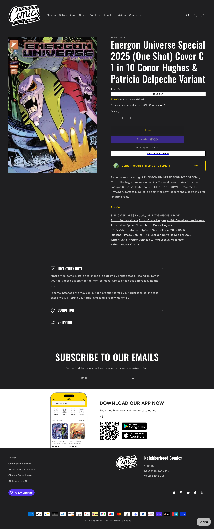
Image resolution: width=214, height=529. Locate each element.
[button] (51, 15)
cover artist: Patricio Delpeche (131, 230)
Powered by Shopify (121, 520)
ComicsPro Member (19, 463)
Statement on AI (17, 481)
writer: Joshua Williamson (167, 239)
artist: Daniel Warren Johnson (186, 220)
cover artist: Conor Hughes (154, 225)
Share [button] (117, 207)
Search (12, 457)
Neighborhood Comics (101, 520)
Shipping (115, 99)
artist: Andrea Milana (124, 220)
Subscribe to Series (158, 153)
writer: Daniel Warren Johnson (130, 239)
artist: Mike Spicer (123, 225)
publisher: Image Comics (126, 234)
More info (198, 165)
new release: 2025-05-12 (169, 230)
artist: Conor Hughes (152, 220)
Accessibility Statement (22, 469)
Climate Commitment (20, 475)
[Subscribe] (133, 378)
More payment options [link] (147, 147)
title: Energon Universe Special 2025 (167, 234)
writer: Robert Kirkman (125, 244)
